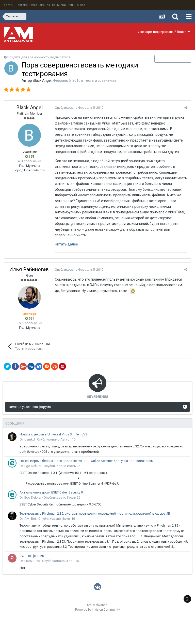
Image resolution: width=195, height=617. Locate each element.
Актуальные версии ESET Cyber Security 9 (51, 492)
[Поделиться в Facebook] (15, 366)
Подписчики (167, 59)
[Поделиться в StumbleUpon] (54, 366)
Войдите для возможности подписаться (38, 57)
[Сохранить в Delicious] (38, 366)
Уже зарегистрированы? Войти (162, 32)
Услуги (8, 5)
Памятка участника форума (29, 407)
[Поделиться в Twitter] (7, 366)
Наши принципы (63, 5)
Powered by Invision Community (97, 609)
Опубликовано (79, 107)
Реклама (21, 5)
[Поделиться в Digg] (31, 366)
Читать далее (66, 244)
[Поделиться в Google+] (23, 366)
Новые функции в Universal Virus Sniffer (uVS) (54, 434)
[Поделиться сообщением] (185, 108)
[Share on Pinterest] (62, 366)
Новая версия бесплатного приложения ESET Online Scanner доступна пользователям (86, 461)
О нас (81, 5)
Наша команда (40, 5)
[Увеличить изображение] (132, 291)
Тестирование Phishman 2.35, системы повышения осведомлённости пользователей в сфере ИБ (95, 513)
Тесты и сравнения (100, 80)
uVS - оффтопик (32, 556)
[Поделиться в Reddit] (46, 366)
